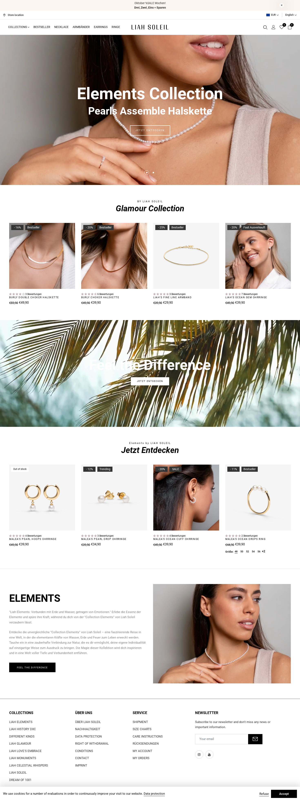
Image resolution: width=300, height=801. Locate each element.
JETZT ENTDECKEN (150, 130)
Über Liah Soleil (88, 722)
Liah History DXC (22, 729)
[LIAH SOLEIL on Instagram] (199, 754)
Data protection (88, 736)
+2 (263, 551)
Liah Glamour (20, 743)
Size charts (142, 729)
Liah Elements (20, 722)
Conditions (84, 751)
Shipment (140, 722)
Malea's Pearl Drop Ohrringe (104, 539)
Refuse (264, 794)
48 (236, 551)
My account (142, 751)
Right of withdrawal (92, 743)
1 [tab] (147, 172)
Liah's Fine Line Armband (172, 297)
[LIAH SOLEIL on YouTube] (209, 754)
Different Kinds (21, 736)
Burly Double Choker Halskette (34, 297)
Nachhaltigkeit (87, 729)
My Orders (141, 758)
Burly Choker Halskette (100, 297)
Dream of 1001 (20, 780)
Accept (284, 794)
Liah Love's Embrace (25, 751)
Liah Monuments (22, 758)
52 (247, 551)
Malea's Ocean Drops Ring (245, 539)
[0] (282, 27)
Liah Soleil (18, 772)
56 (259, 551)
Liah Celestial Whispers (28, 765)
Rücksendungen (146, 743)
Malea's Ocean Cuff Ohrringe (176, 539)
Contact (82, 758)
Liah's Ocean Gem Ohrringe (246, 297)
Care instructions (148, 736)
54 (253, 551)
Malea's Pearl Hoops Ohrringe (33, 539)
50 (241, 551)
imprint (81, 765)
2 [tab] (153, 172)
